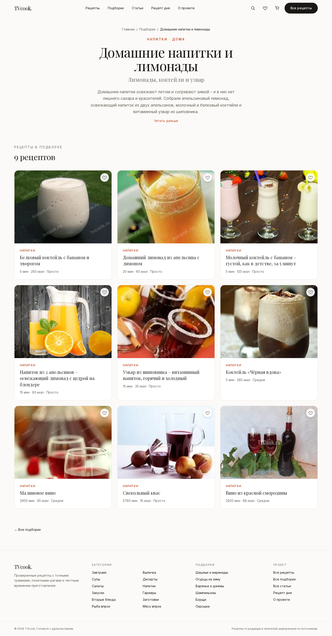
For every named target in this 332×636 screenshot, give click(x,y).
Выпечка (149, 572)
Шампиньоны (206, 593)
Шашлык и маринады (212, 572)
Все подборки (284, 579)
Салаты (98, 586)
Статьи (137, 8)
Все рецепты (301, 8)
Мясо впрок (152, 606)
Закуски (98, 593)
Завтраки (99, 572)
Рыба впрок (101, 606)
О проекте (186, 8)
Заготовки (151, 599)
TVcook (23, 8)
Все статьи (282, 586)
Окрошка (203, 606)
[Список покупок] (277, 8)
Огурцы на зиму (208, 579)
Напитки (149, 586)
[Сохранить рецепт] (104, 177)
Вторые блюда (104, 599)
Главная (128, 29)
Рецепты (93, 8)
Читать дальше (166, 121)
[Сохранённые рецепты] (265, 8)
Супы (96, 579)
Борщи (201, 599)
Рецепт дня (160, 8)
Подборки (116, 8)
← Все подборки (27, 529)
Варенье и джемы (210, 586)
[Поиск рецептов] (253, 8)
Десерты (150, 579)
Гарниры (149, 593)
